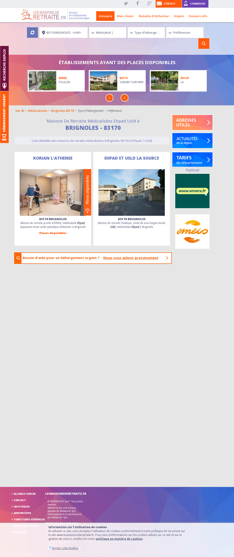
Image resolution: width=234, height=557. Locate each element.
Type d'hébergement (91, 111)
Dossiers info (198, 16)
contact (170, 3)
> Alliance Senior (23, 493)
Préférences (114, 111)
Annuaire (105, 16)
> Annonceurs (21, 513)
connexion (197, 3)
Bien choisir (125, 16)
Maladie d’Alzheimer (154, 16)
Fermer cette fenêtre (65, 548)
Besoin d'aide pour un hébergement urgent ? (90, 257)
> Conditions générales (28, 519)
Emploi (179, 16)
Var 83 (19, 111)
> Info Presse (20, 506)
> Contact (18, 500)
